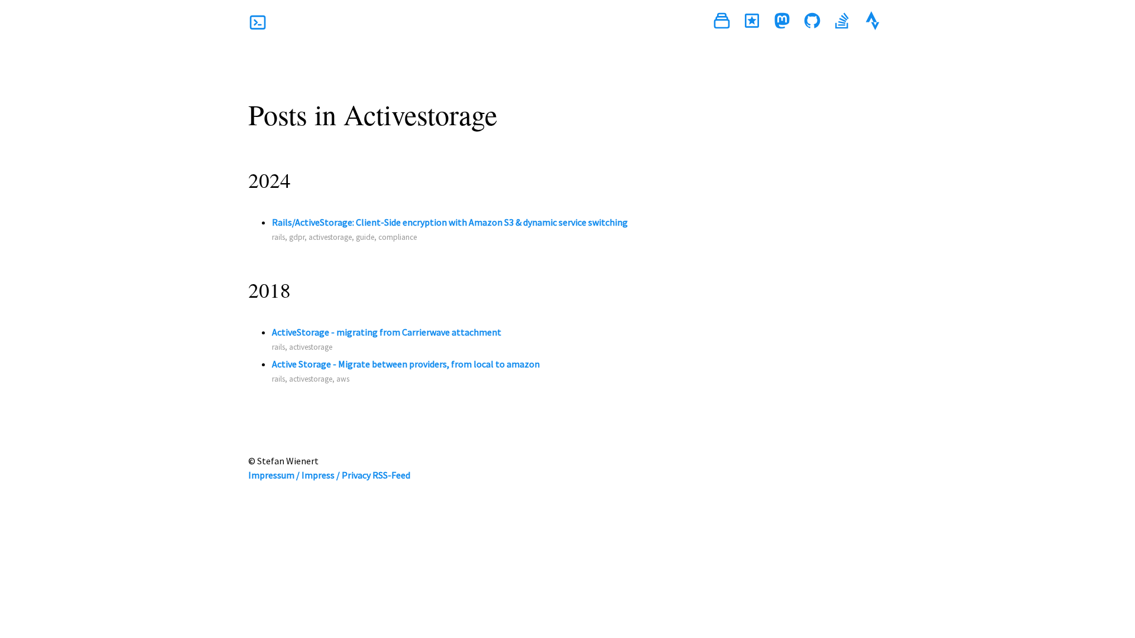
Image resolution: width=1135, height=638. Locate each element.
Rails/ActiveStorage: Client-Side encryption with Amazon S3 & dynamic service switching (450, 222)
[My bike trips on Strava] (872, 22)
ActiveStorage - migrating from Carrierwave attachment (386, 332)
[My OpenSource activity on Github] (812, 22)
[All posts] (721, 22)
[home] (257, 22)
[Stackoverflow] (842, 22)
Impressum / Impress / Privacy (309, 475)
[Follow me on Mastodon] (782, 22)
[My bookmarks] (751, 22)
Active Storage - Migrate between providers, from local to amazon (406, 364)
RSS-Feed (391, 475)
